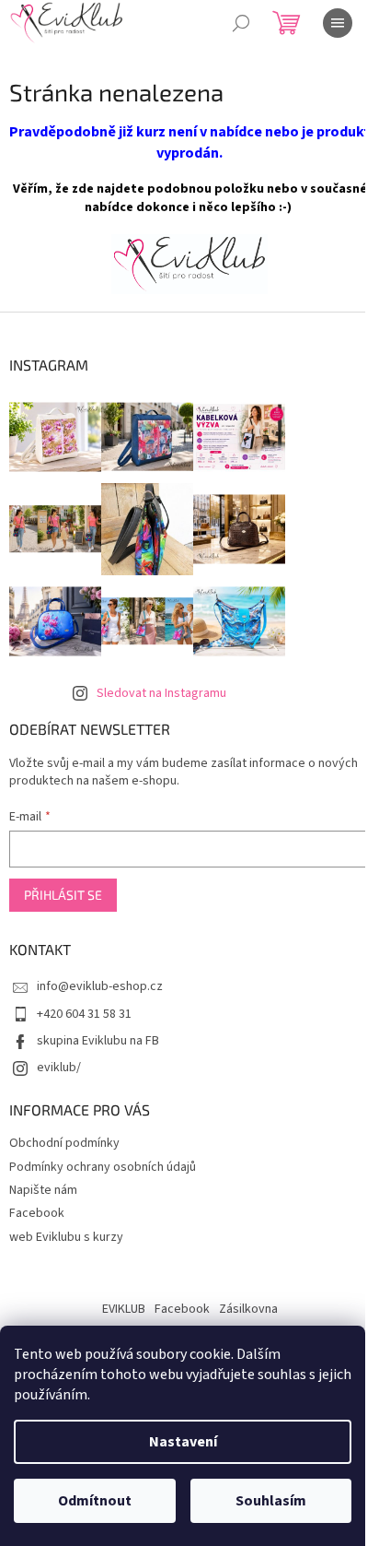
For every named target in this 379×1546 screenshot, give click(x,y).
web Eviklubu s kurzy (66, 1237)
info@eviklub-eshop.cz (100, 986)
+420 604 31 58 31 (84, 1014)
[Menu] (337, 23)
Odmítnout (95, 1501)
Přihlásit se (63, 895)
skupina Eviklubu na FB (98, 1041)
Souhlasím (270, 1501)
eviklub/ (59, 1067)
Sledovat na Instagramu (161, 693)
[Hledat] (241, 23)
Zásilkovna (248, 1309)
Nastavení (183, 1442)
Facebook (36, 1213)
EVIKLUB (123, 1309)
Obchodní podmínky (64, 1143)
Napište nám (43, 1190)
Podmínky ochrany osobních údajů (102, 1167)
